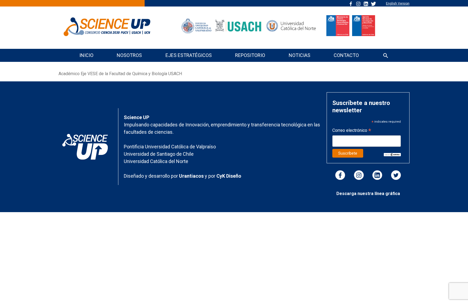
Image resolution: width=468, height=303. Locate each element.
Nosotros (129, 55)
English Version (398, 3)
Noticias (299, 55)
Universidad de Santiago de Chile (159, 154)
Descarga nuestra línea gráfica (368, 193)
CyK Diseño (228, 176)
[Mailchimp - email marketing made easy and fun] (392, 154)
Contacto (346, 55)
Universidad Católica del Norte (156, 161)
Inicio (86, 55)
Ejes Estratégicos (188, 55)
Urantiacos (192, 176)
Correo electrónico (351, 131)
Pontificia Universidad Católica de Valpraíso (170, 146)
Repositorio (250, 55)
